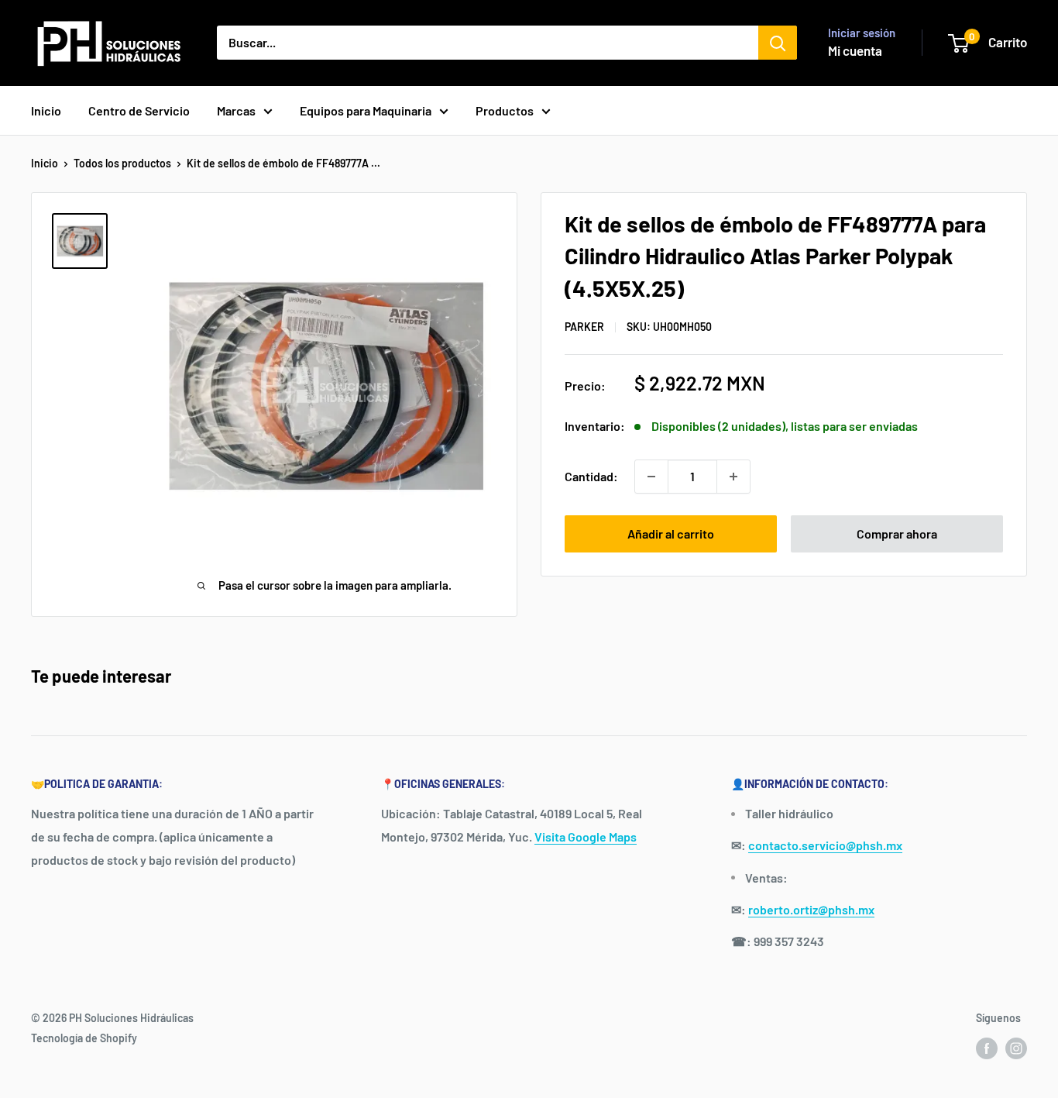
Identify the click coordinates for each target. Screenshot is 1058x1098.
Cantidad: (591, 476)
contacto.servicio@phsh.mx (825, 845)
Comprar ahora (897, 533)
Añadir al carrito (670, 533)
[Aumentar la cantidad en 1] (733, 476)
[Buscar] (777, 43)
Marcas (236, 110)
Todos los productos (122, 163)
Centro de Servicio (139, 110)
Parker (584, 326)
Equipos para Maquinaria (365, 110)
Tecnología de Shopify (84, 1038)
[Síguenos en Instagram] (1016, 1047)
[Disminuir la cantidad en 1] (651, 476)
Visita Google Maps (585, 836)
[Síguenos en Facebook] (987, 1047)
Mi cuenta (855, 50)
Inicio (46, 110)
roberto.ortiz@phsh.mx (811, 909)
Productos (505, 110)
